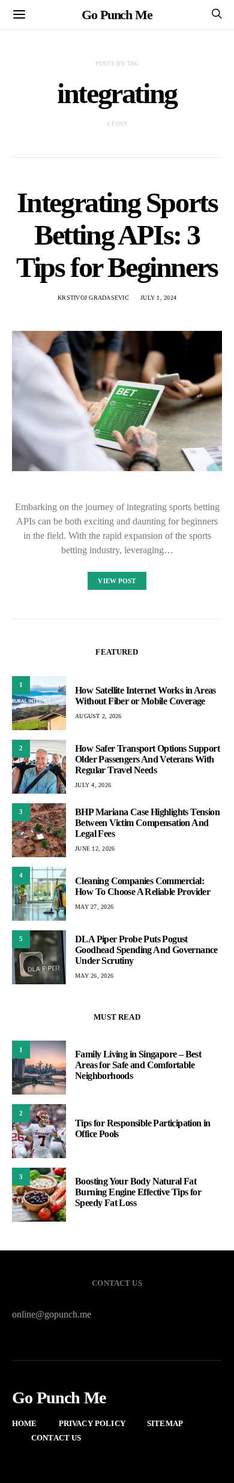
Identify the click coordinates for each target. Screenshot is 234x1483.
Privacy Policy (92, 1423)
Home (24, 1423)
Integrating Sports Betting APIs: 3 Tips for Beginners (117, 234)
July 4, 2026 (93, 785)
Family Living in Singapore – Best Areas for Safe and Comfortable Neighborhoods (138, 1065)
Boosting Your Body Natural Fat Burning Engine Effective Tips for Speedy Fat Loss (138, 1192)
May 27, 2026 (94, 906)
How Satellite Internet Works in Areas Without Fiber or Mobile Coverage (145, 695)
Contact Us (56, 1437)
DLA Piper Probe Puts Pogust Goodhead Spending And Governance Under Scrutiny (146, 950)
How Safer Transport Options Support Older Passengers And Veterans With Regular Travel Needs (147, 759)
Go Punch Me (117, 14)
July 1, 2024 (158, 297)
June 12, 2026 (95, 848)
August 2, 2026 (98, 716)
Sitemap (165, 1423)
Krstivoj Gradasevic (93, 297)
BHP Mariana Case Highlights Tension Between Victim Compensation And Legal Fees (147, 823)
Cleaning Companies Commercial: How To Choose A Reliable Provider (142, 886)
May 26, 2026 (94, 975)
